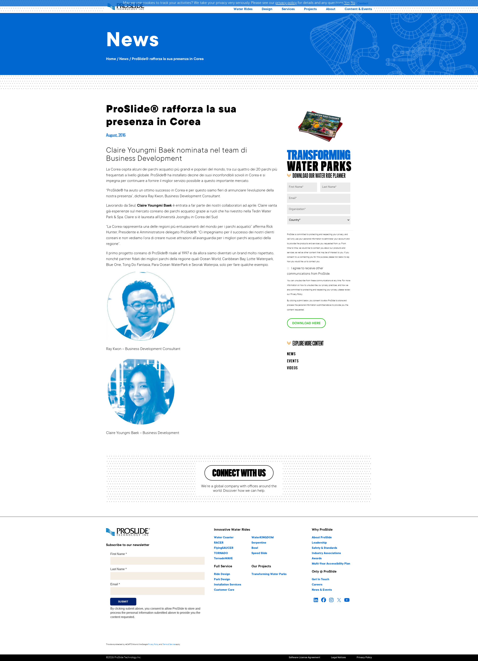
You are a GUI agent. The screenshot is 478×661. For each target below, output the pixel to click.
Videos (292, 368)
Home (111, 59)
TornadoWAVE (223, 558)
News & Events (322, 590)
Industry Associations (326, 553)
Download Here (306, 323)
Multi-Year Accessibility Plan (331, 563)
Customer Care (224, 590)
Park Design (222, 579)
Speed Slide (259, 553)
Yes (347, 3)
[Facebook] (324, 600)
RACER (219, 543)
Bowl (255, 548)
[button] (243, 9)
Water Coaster (224, 537)
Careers (317, 584)
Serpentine (259, 543)
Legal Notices (338, 657)
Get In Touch (320, 579)
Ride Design (222, 574)
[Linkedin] (316, 600)
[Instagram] (331, 600)
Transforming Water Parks (269, 574)
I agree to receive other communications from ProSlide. (308, 271)
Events (293, 361)
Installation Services (227, 584)
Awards (317, 558)
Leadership (319, 543)
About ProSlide (322, 537)
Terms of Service (169, 644)
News (123, 59)
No (353, 3)
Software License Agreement (304, 657)
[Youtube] (347, 600)
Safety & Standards (324, 548)
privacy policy (286, 3)
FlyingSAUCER (223, 548)
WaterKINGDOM (263, 537)
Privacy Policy (153, 644)
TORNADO (221, 553)
